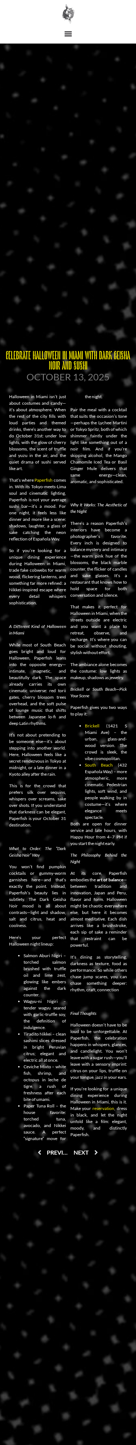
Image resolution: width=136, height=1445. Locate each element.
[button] (68, 34)
